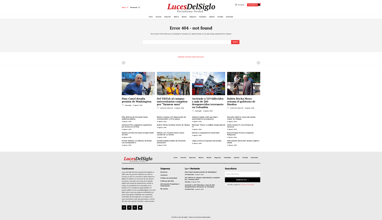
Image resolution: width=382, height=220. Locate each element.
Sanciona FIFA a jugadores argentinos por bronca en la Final (137, 126)
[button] (135, 7)
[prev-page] (123, 63)
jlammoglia (128, 105)
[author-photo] (123, 105)
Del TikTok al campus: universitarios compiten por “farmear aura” (172, 101)
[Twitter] (135, 207)
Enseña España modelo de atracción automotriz (171, 142)
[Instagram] (129, 207)
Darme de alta (241, 180)
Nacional (188, 182)
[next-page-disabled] (258, 63)
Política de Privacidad (247, 184)
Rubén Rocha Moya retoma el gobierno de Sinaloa (241, 101)
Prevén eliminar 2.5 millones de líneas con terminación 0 (137, 142)
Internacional (189, 174)
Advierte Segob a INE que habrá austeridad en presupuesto (204, 118)
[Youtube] (140, 207)
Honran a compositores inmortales (206, 133)
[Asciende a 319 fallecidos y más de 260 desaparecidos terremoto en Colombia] (208, 83)
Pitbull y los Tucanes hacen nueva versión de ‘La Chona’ (170, 134)
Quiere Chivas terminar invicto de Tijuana (173, 125)
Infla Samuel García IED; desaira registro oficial (243, 142)
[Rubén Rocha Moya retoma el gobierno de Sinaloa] (243, 83)
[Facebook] (124, 207)
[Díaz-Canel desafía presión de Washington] (138, 83)
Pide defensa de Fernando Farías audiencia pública (135, 118)
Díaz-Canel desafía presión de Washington (136, 100)
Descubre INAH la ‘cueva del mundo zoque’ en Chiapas (241, 118)
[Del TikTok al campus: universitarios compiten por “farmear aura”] (173, 83)
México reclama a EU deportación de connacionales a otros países (171, 118)
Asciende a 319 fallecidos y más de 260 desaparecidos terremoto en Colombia (208, 103)
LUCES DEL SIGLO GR (166, 108)
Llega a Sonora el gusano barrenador (207, 141)
